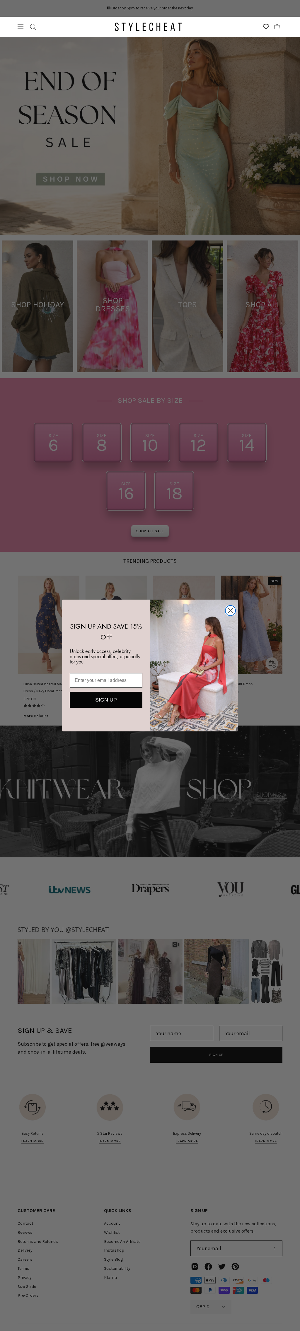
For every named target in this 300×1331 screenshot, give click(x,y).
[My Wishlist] (266, 26)
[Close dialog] (230, 610)
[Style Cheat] (148, 27)
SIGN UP (106, 700)
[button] (33, 26)
